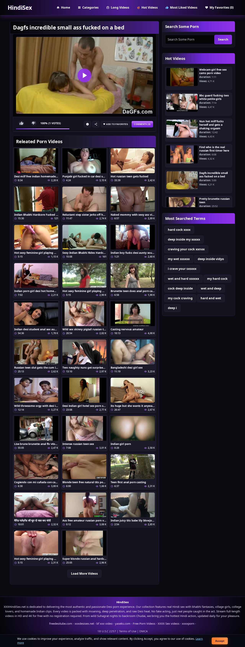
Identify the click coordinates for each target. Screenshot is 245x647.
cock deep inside (180, 288)
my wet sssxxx (179, 259)
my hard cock (217, 279)
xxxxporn (188, 623)
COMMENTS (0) (142, 124)
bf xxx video (104, 623)
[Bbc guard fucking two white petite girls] (182, 103)
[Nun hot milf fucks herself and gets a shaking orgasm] (182, 129)
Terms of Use (127, 631)
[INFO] (87, 124)
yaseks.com (122, 623)
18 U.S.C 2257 (106, 631)
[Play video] (84, 75)
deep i (172, 308)
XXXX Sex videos (168, 623)
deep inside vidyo (211, 259)
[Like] (21, 123)
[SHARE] (96, 124)
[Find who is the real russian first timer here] (182, 154)
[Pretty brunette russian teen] (182, 206)
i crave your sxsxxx (182, 269)
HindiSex (20, 7)
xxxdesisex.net (84, 623)
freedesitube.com (60, 623)
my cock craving (180, 298)
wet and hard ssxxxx (183, 279)
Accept (219, 640)
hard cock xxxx (179, 230)
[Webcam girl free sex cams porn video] (182, 77)
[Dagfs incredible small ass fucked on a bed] (182, 180)
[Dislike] (33, 123)
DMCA (143, 631)
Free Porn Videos (144, 623)
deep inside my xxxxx (184, 239)
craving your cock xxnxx (186, 249)
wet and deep (211, 288)
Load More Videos (84, 573)
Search (223, 39)
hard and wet (211, 298)
